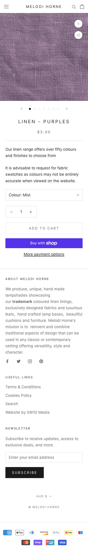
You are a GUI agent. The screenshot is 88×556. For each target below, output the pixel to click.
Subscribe (24, 472)
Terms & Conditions (23, 387)
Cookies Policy (18, 395)
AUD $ (42, 496)
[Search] (74, 7)
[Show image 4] (44, 109)
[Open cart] (82, 6)
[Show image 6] (54, 109)
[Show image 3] (39, 109)
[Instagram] (30, 361)
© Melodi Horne (44, 507)
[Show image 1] (30, 109)
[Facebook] (7, 361)
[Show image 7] (58, 109)
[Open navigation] (6, 7)
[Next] (66, 109)
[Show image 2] (35, 109)
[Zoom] (78, 24)
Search (11, 404)
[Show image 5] (49, 109)
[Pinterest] (41, 361)
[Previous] (21, 109)
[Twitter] (19, 361)
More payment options (44, 254)
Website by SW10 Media (27, 412)
